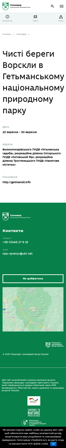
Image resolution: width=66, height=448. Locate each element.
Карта (35, 21)
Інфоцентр (7, 21)
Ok (53, 444)
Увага (60, 21)
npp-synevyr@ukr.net (18, 253)
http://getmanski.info (17, 182)
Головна (7, 34)
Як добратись (33, 279)
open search (52, 6)
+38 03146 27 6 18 (15, 242)
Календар (21, 34)
